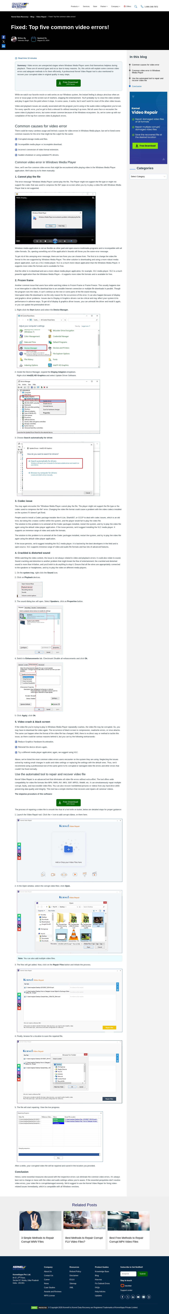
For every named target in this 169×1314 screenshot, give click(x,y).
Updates (98, 1296)
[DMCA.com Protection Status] (39, 1308)
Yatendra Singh (23, 40)
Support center (126, 1290)
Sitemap (73, 1283)
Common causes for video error (145, 65)
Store (95, 6)
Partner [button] (103, 6)
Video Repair (41, 17)
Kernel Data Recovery (19, 17)
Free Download (70, 83)
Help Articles (100, 1292)
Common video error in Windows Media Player (146, 71)
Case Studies (49, 1288)
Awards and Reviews (52, 1292)
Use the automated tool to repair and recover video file (147, 79)
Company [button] (115, 6)
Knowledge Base (102, 1271)
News (46, 1283)
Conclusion (137, 86)
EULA (72, 1280)
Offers (128, 6)
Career (47, 1280)
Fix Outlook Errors (102, 1283)
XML (71, 1288)
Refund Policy (75, 1271)
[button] (136, 6)
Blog (32, 17)
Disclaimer (74, 1276)
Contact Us (48, 1276)
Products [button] (74, 6)
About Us (48, 1271)
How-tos (98, 1280)
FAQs (97, 1288)
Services (86, 6)
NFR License (49, 1296)
